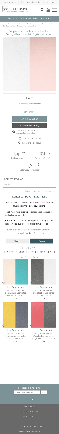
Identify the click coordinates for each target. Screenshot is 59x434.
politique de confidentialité (32, 233)
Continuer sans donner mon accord (39, 191)
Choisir (17, 241)
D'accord (41, 241)
